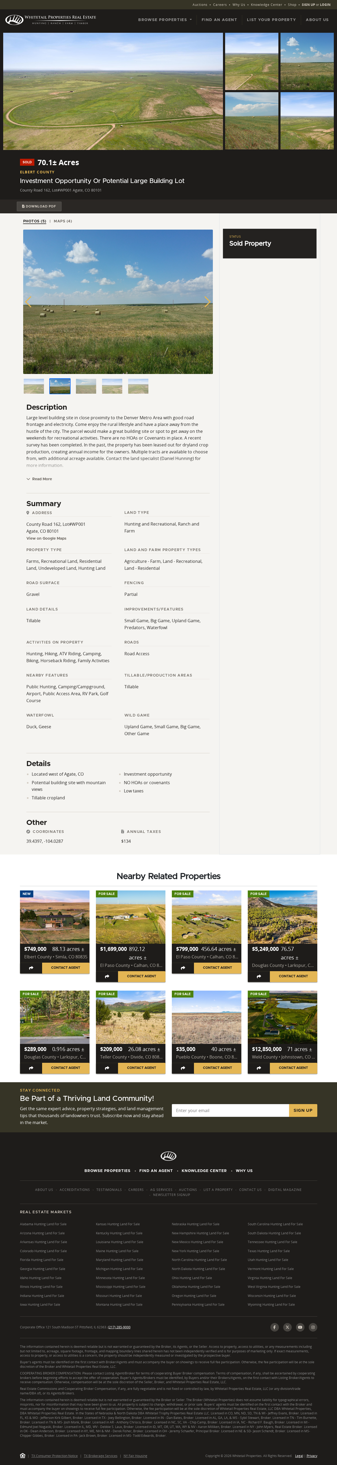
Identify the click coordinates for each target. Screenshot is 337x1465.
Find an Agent (219, 20)
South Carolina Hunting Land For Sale (275, 1224)
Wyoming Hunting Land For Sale (271, 1304)
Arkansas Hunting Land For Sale (43, 1242)
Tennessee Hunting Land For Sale (272, 1242)
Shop (292, 4)
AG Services (161, 1189)
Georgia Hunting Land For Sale (42, 1269)
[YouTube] (300, 1327)
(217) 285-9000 (119, 1327)
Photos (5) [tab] (34, 221)
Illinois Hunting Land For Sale (41, 1286)
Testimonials (109, 1189)
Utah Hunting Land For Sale (268, 1260)
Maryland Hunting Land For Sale (119, 1260)
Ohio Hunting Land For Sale (192, 1278)
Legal (299, 1456)
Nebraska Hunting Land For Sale (196, 1224)
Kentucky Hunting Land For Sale (119, 1233)
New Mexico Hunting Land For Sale (197, 1242)
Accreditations (75, 1189)
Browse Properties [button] (163, 20)
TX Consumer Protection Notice (54, 1456)
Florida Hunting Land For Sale (41, 1260)
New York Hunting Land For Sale (195, 1251)
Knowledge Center (266, 4)
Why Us (239, 4)
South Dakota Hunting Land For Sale (274, 1233)
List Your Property (271, 20)
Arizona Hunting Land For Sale (42, 1233)
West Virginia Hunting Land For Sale (274, 1286)
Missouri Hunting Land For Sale (119, 1295)
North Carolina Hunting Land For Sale (199, 1260)
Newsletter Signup (171, 1195)
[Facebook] (274, 1327)
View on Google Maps (46, 538)
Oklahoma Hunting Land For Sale (196, 1286)
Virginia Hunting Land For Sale (270, 1278)
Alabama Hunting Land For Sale (43, 1224)
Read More (41, 479)
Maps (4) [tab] (63, 221)
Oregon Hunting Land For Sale (194, 1295)
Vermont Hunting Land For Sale (271, 1269)
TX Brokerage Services (100, 1456)
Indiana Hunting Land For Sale (42, 1295)
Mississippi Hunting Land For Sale (120, 1286)
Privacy (312, 1456)
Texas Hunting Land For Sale (269, 1251)
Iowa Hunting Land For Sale (40, 1304)
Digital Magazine (285, 1189)
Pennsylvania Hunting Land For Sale (198, 1304)
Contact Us (250, 1189)
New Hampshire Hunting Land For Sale (200, 1233)
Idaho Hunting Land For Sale (41, 1278)
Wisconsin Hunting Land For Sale (272, 1295)
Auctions (200, 4)
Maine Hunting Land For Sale (117, 1251)
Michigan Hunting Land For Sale (119, 1269)
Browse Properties (107, 1171)
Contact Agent (65, 968)
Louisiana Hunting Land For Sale (119, 1242)
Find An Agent (156, 1171)
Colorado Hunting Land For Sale (43, 1251)
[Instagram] (313, 1327)
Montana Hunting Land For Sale (119, 1304)
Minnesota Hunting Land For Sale (120, 1278)
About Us (317, 20)
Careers (220, 4)
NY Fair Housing (135, 1456)
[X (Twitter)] (287, 1327)
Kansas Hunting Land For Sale (118, 1224)
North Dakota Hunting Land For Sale (198, 1269)
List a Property (218, 1189)
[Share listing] (31, 968)
